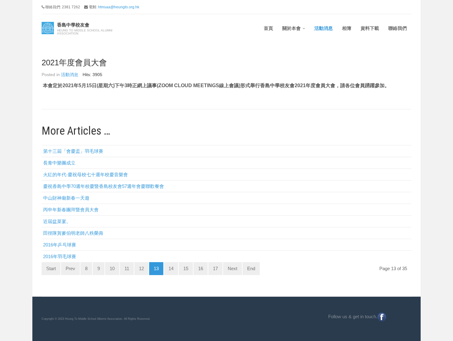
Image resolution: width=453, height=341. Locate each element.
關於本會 (292, 28)
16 (200, 268)
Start (51, 268)
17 (215, 268)
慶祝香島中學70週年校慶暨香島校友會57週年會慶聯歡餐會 (103, 186)
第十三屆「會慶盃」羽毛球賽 (73, 151)
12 (141, 268)
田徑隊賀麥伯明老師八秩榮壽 (73, 233)
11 (126, 268)
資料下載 (370, 28)
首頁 (268, 28)
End (251, 268)
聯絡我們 (397, 28)
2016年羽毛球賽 (59, 256)
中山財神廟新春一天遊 (66, 198)
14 (171, 268)
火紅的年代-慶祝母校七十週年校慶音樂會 (85, 174)
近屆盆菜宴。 (57, 221)
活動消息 (323, 28)
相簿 (346, 28)
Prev (70, 268)
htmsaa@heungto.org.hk (118, 7)
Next (232, 268)
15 (185, 268)
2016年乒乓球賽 (59, 244)
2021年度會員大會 (74, 62)
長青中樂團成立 (59, 162)
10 (112, 268)
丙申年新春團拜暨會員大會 (71, 209)
